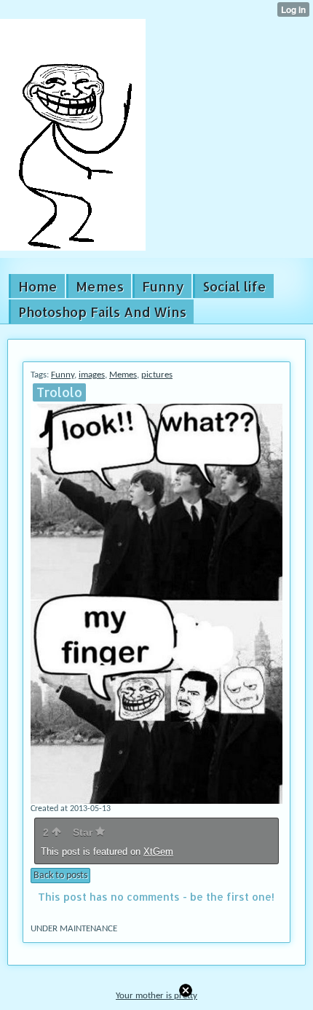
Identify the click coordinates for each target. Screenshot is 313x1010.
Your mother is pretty (156, 996)
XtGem (158, 851)
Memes (123, 375)
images (92, 375)
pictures (157, 375)
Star (84, 832)
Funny (62, 375)
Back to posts (60, 875)
